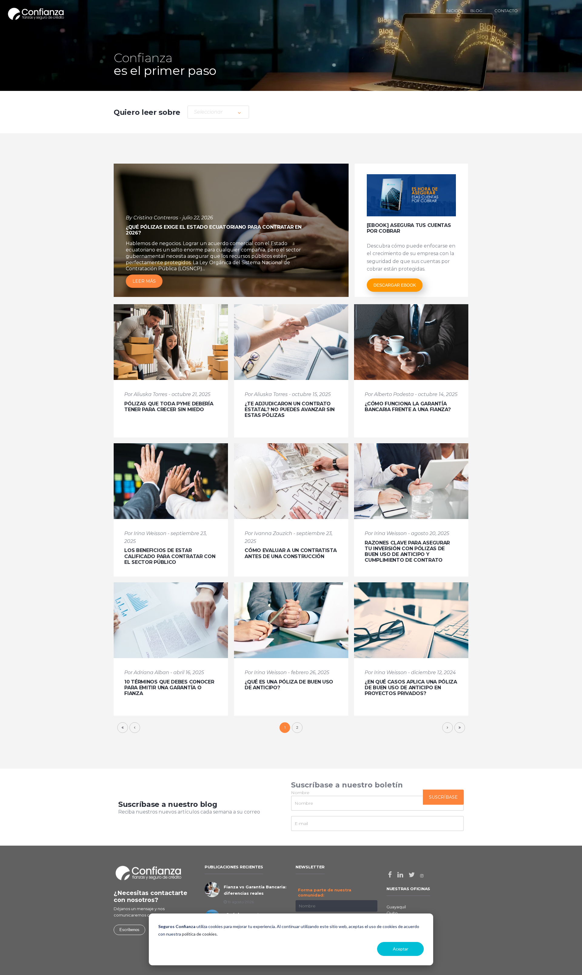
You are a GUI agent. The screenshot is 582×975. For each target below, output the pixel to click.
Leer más (144, 281)
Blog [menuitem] (476, 10)
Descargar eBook (394, 285)
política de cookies (199, 934)
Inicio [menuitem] (452, 10)
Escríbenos (129, 929)
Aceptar (400, 948)
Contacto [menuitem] (506, 10)
